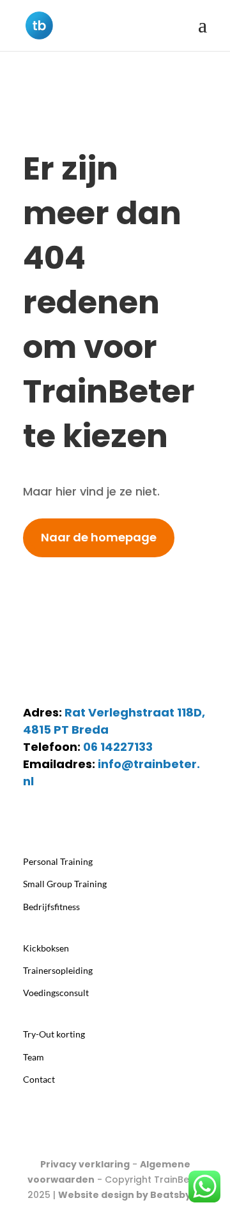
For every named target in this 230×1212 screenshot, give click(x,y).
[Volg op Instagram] (33, 819)
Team (33, 1057)
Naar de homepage (99, 537)
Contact (39, 1079)
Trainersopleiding (58, 970)
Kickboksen (46, 948)
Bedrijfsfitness (51, 906)
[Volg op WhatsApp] (59, 819)
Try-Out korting (54, 1034)
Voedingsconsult (56, 992)
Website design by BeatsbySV (130, 1194)
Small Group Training (65, 883)
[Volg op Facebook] (84, 819)
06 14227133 (118, 747)
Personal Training (58, 861)
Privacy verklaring (85, 1164)
